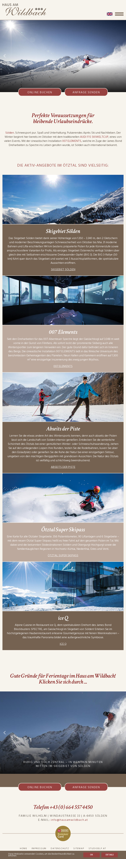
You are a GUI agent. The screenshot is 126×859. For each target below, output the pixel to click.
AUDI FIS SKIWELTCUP (94, 137)
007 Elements (63, 366)
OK (91, 854)
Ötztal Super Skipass (63, 555)
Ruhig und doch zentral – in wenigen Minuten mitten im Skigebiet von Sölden (63, 764)
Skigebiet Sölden (63, 269)
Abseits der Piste (63, 467)
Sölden (9, 133)
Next (121, 56)
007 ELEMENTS (71, 141)
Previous (4, 56)
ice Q (63, 644)
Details (110, 854)
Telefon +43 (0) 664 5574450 (63, 807)
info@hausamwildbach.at (69, 820)
